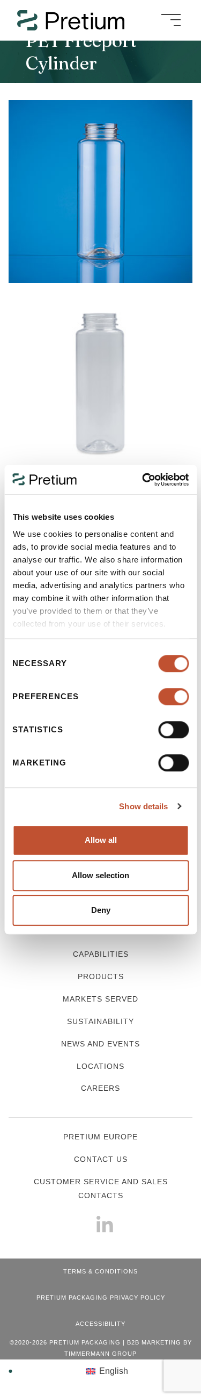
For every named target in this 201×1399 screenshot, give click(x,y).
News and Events (100, 1044)
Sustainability (100, 1021)
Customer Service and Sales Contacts (101, 1188)
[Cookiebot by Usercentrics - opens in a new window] (143, 480)
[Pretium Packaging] (79, 20)
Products (101, 976)
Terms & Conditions (100, 1271)
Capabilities (101, 954)
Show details (143, 806)
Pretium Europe (100, 1136)
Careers (100, 1088)
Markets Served (100, 999)
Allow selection (100, 875)
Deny (100, 910)
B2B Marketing (154, 1342)
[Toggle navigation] (171, 20)
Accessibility (100, 1323)
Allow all (101, 840)
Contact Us (101, 1159)
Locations (100, 1066)
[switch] (173, 696)
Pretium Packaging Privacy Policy (100, 1297)
